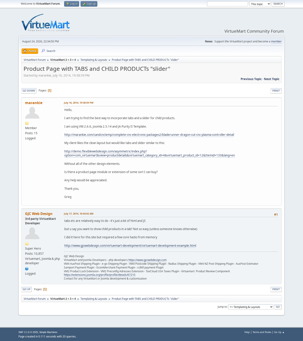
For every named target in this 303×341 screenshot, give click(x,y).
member (276, 41)
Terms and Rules (262, 332)
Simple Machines (48, 332)
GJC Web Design (39, 213)
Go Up (26, 289)
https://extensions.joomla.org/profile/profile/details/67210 (99, 275)
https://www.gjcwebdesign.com (147, 260)
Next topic (271, 79)
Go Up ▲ (279, 332)
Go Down (29, 90)
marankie (33, 102)
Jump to (222, 306)
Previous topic (251, 79)
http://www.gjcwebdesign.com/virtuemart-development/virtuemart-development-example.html (130, 246)
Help (247, 332)
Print (276, 90)
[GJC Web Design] (27, 268)
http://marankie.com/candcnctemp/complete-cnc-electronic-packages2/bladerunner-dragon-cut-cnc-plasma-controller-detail (149, 135)
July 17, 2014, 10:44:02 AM (78, 213)
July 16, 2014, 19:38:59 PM (78, 102)
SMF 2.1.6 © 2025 (28, 332)
